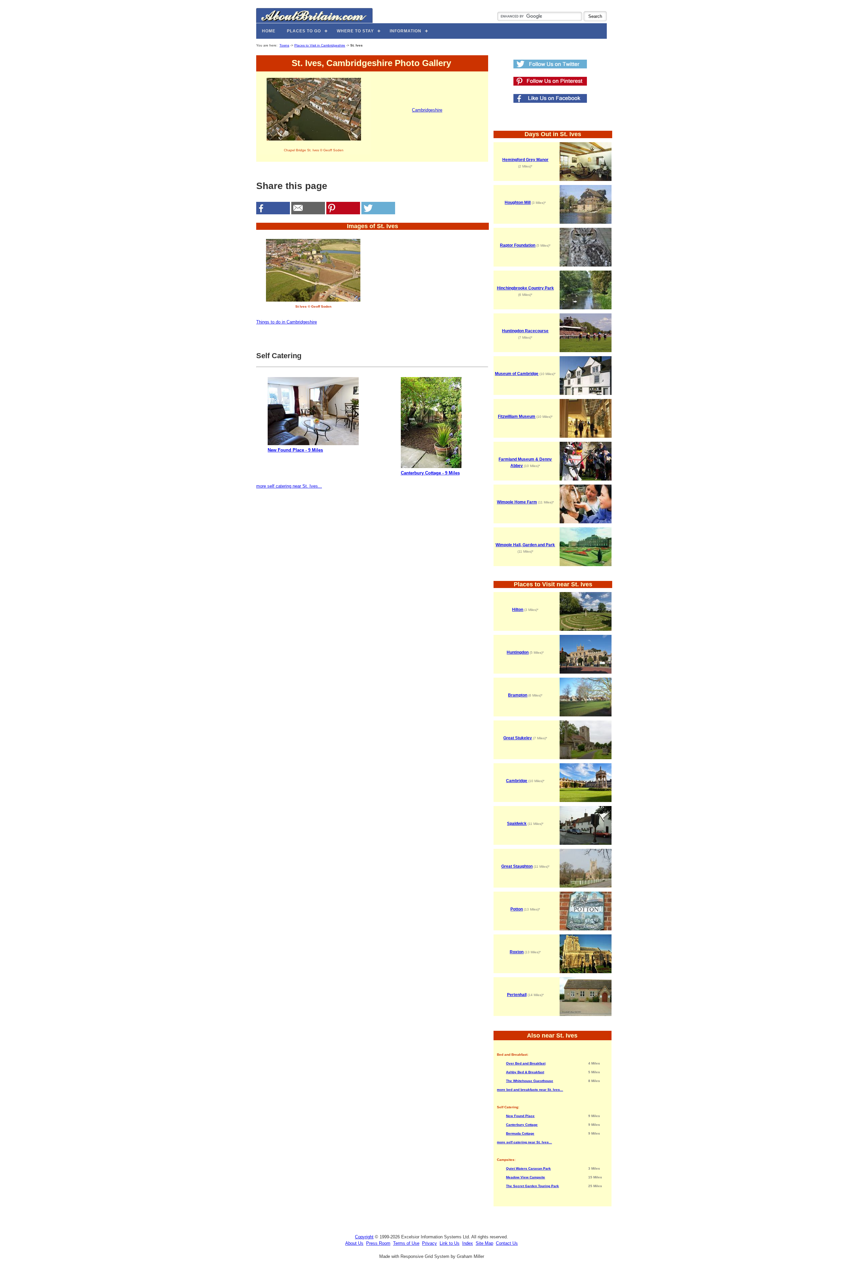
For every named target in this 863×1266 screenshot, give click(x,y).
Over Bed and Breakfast (525, 1063)
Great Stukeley (517, 738)
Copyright (364, 1236)
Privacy (429, 1243)
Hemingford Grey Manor (525, 159)
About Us (354, 1243)
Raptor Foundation (517, 245)
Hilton (517, 609)
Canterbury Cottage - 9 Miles (430, 472)
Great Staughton (517, 866)
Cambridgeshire (427, 110)
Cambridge (516, 780)
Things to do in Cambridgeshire (286, 322)
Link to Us (449, 1243)
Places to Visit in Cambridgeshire (319, 45)
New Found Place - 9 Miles (295, 450)
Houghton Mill (518, 202)
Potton (516, 909)
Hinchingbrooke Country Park (525, 288)
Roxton (517, 952)
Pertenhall (517, 994)
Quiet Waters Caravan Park (528, 1168)
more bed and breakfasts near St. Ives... (530, 1089)
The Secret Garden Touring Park (532, 1186)
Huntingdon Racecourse (525, 331)
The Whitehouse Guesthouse (529, 1081)
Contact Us (507, 1243)
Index (467, 1243)
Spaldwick (517, 823)
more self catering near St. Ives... (289, 486)
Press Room (378, 1243)
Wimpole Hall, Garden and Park (525, 545)
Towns (284, 45)
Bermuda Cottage (520, 1133)
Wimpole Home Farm (517, 502)
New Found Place (520, 1116)
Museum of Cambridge (516, 373)
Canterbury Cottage (522, 1124)
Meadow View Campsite (525, 1177)
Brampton (517, 695)
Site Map (484, 1243)
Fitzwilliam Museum (516, 416)
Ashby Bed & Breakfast (525, 1072)
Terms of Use (406, 1243)
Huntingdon (518, 652)
